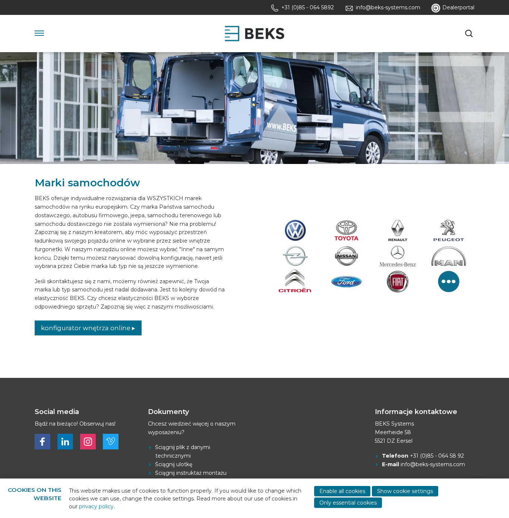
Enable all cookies (342, 491)
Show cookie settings (405, 491)
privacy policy (96, 506)
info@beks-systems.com (433, 464)
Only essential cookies (348, 502)
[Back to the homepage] (254, 33)
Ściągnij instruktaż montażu (191, 473)
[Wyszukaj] (470, 33)
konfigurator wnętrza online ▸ (88, 328)
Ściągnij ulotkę (173, 464)
